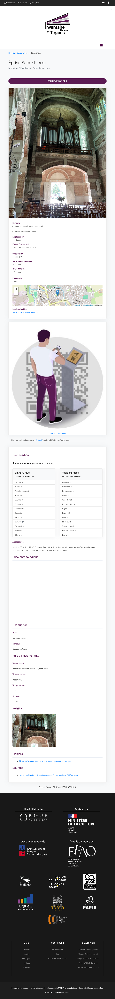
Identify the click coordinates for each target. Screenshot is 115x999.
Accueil (27, 950)
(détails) (39, 440)
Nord (22, 68)
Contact (26, 967)
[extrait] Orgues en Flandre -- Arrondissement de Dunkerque (46, 761)
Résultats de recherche (18, 53)
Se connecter (57, 950)
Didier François (21, 226)
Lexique (27, 963)
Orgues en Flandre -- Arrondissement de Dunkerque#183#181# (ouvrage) (48, 775)
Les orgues (26, 959)
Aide (57, 954)
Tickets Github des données (88, 967)
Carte (26, 954)
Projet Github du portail (88, 950)
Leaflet (77, 305)
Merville (13, 68)
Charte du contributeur (57, 959)
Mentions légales (36, 988)
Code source (10, 3)
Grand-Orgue (32, 68)
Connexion (23, 3)
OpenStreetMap (87, 305)
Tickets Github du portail (88, 954)
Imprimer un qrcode (58, 434)
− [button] (16, 293)
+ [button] (16, 289)
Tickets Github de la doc (88, 963)
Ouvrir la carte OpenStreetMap (24, 312)
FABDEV (61, 988)
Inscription (35, 3)
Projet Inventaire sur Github (88, 959)
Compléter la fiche (58, 81)
